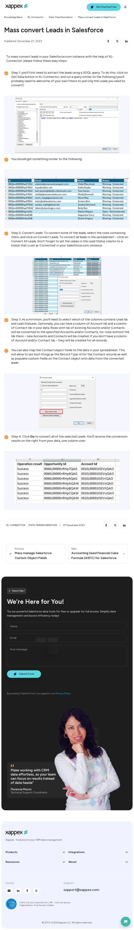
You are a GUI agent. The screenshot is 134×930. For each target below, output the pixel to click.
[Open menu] (125, 7)
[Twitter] (36, 890)
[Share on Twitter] (117, 41)
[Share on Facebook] (108, 41)
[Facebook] (27, 890)
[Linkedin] (18, 890)
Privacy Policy (63, 693)
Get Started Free (106, 6)
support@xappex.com (81, 890)
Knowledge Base (13, 17)
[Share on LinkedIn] (126, 41)
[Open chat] (126, 922)
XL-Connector (36, 17)
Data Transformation (61, 17)
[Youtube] (9, 890)
